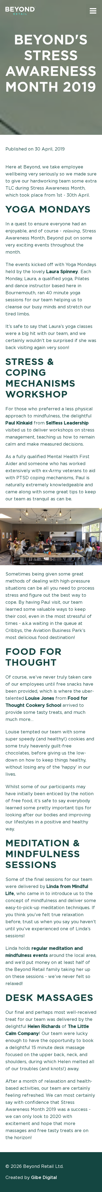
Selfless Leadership (67, 423)
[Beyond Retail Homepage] (20, 11)
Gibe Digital (44, 1177)
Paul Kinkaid (18, 423)
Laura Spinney (62, 272)
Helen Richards (44, 1026)
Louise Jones (39, 698)
